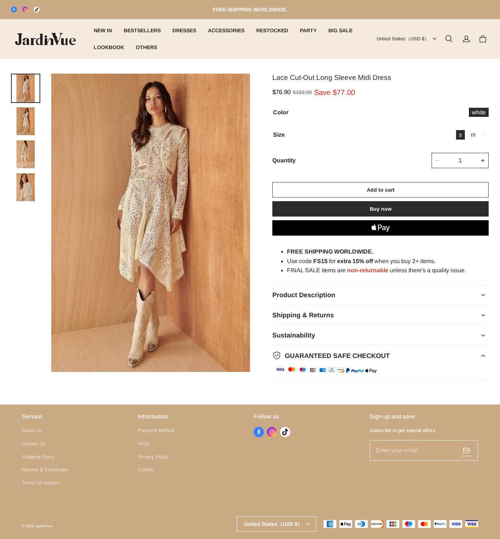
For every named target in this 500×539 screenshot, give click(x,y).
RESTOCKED (272, 30)
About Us (32, 430)
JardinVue (44, 526)
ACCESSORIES (226, 30)
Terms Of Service (40, 483)
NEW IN (103, 30)
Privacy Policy (153, 456)
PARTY (308, 30)
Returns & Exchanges (45, 469)
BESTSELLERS (142, 30)
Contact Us (34, 443)
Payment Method (156, 430)
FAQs (144, 443)
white (479, 112)
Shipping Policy (38, 456)
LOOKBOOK (109, 47)
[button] (448, 39)
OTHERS (146, 47)
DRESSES (184, 30)
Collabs (146, 469)
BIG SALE (340, 30)
